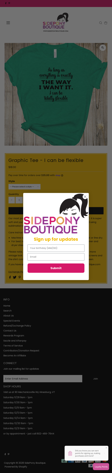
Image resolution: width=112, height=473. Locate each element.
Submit (56, 268)
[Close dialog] (85, 196)
